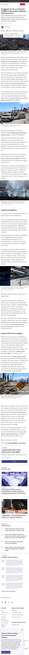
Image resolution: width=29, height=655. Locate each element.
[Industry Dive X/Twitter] (8, 602)
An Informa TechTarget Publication (14, 1)
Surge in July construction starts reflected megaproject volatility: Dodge (15, 548)
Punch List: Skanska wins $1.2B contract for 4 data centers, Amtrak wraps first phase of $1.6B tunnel (15, 536)
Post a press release (10, 591)
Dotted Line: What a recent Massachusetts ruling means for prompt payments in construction (14, 491)
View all (3, 591)
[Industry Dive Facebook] (5, 602)
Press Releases (4, 622)
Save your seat (5, 652)
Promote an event (16, 617)
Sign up (22, 4)
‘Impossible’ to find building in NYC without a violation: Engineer (14, 516)
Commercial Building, (12, 443)
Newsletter (3, 617)
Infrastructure (22, 443)
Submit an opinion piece (17, 614)
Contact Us (3, 614)
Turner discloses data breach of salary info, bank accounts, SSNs (14, 529)
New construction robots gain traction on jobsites (14, 542)
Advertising (14, 610)
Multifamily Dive (15, 624)
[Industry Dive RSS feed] (12, 602)
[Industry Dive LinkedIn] (2, 602)
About (2, 610)
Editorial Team (4, 612)
